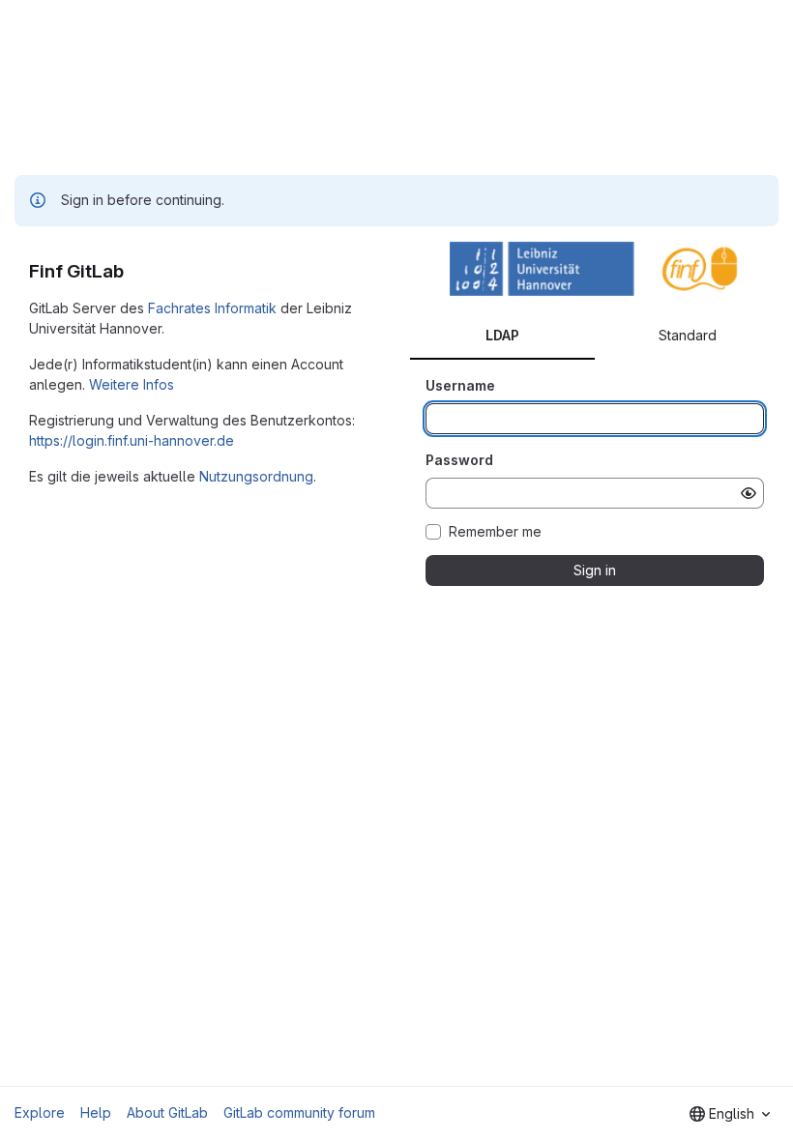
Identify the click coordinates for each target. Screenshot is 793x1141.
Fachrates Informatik (212, 308)
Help (95, 1112)
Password (459, 460)
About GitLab (167, 1112)
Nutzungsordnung (256, 476)
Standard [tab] (688, 335)
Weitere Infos (131, 384)
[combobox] (729, 1114)
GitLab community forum (299, 1112)
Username (460, 385)
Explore (40, 1112)
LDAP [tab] (502, 335)
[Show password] (748, 493)
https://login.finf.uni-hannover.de (131, 440)
